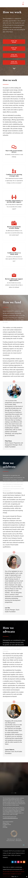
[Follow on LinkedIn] (12, 862)
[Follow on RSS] (24, 862)
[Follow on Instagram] (18, 862)
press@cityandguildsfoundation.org (10, 818)
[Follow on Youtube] (21, 862)
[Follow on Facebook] (15, 862)
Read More (14, 790)
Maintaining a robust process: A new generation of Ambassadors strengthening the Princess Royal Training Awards (14, 770)
